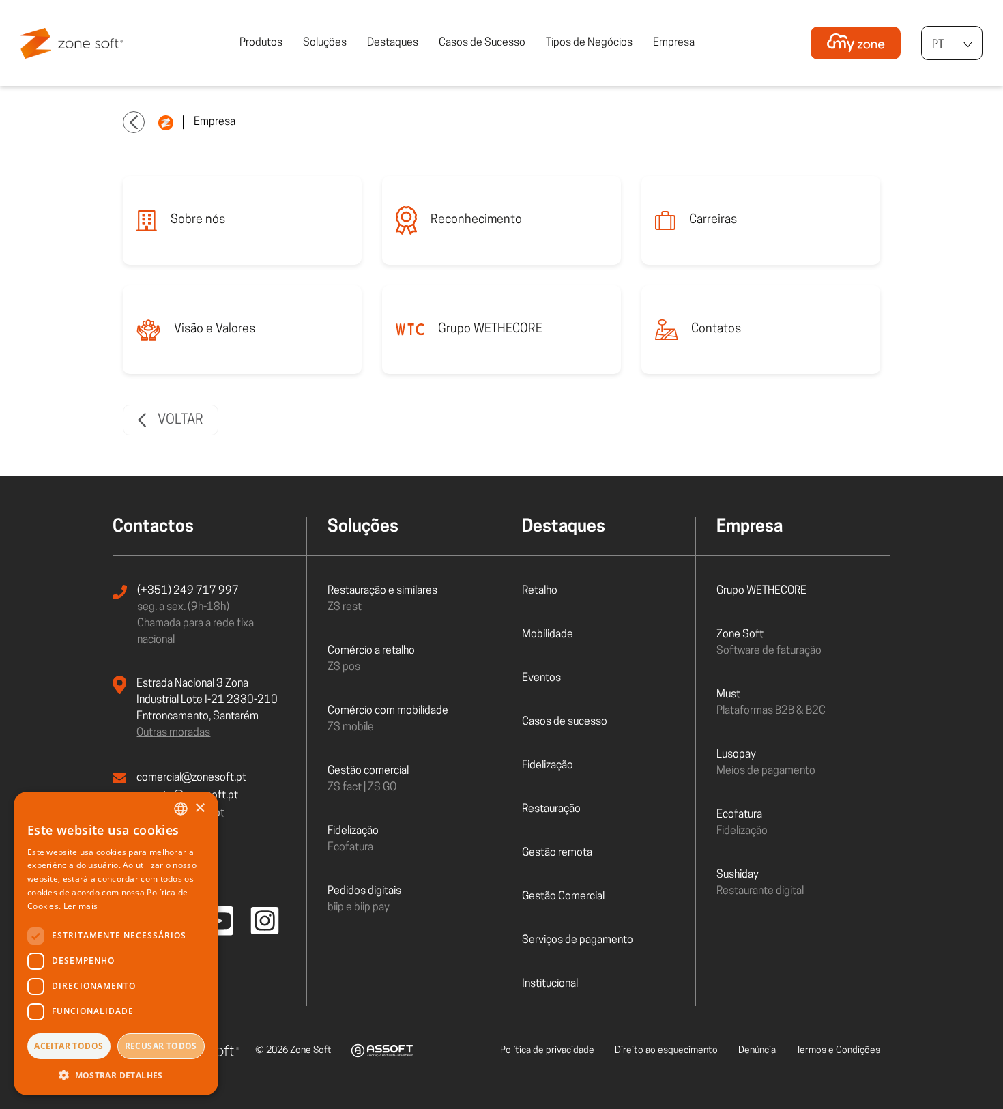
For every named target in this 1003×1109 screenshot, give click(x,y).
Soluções (325, 43)
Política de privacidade (547, 1051)
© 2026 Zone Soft (293, 1051)
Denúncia (757, 1051)
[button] (116, 1075)
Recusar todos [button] (161, 1046)
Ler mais (80, 906)
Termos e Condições (838, 1051)
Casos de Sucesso (482, 43)
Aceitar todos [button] (68, 1046)
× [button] (199, 808)
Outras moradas (173, 733)
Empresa (674, 43)
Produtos (260, 43)
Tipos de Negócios (589, 43)
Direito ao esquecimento (666, 1051)
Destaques (392, 43)
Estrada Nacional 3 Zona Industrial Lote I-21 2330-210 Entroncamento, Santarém (207, 700)
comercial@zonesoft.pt (191, 778)
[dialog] (116, 943)
